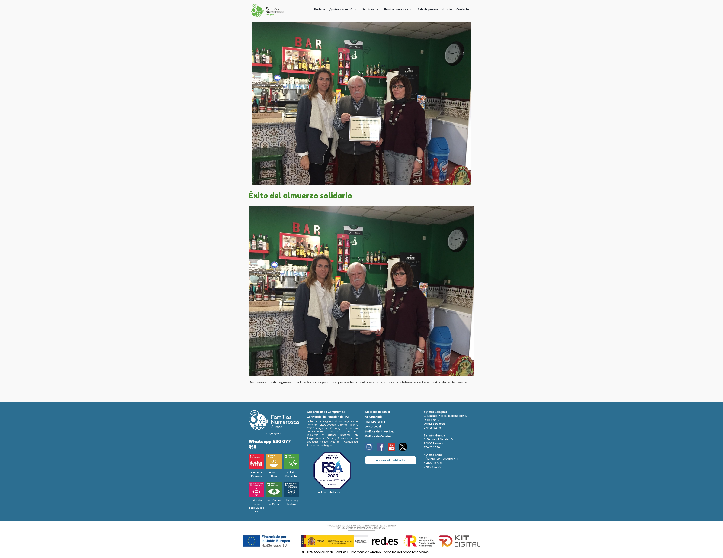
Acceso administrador (390, 460)
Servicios (368, 9)
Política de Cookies (378, 436)
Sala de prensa (428, 9)
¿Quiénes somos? (340, 9)
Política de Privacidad (379, 431)
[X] (403, 449)
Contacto (462, 9)
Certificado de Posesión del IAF (328, 416)
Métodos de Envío (377, 412)
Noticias (447, 9)
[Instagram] (369, 449)
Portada (319, 9)
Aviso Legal (373, 426)
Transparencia (375, 421)
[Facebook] (380, 449)
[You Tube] (391, 449)
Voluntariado (373, 416)
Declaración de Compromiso (326, 412)
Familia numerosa (396, 9)
